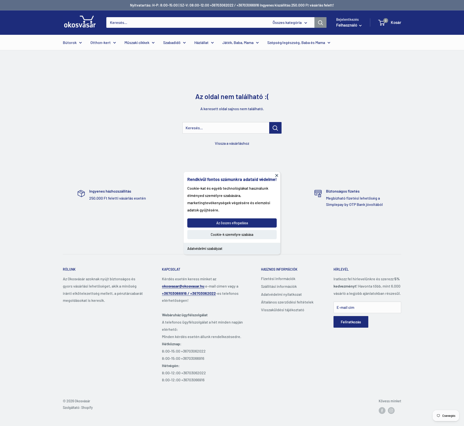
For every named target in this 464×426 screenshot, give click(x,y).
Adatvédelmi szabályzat (204, 248)
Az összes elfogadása (232, 223)
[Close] (276, 175)
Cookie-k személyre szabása (232, 234)
